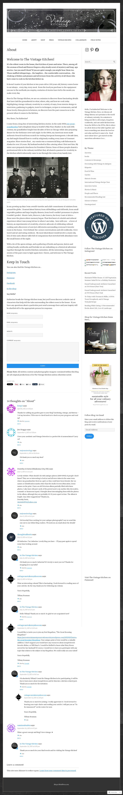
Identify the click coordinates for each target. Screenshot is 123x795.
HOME (24, 40)
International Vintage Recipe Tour (97, 182)
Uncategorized (90, 204)
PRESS (51, 40)
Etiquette (88, 167)
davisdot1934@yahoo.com (27, 502)
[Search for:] (100, 62)
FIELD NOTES (96, 40)
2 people (26, 663)
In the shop (11, 289)
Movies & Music (90, 190)
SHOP (43, 40)
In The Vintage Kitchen (29, 555)
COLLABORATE (81, 40)
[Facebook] (97, 49)
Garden (87, 175)
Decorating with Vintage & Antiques (98, 164)
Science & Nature (91, 201)
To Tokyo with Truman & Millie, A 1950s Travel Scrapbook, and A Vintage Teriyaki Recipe (99, 299)
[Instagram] (87, 49)
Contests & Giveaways (93, 160)
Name (12, 313)
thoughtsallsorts (24, 534)
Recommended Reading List (95, 197)
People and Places (91, 193)
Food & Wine (89, 171)
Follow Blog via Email (94, 415)
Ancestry (88, 153)
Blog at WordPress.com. (61, 784)
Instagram (11, 273)
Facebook (11, 283)
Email (12, 322)
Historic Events (90, 179)
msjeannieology (26, 450)
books (87, 156)
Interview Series (91, 186)
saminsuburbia (23, 725)
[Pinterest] (92, 49)
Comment (14, 340)
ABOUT (34, 40)
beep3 (20, 406)
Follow (89, 436)
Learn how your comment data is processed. (57, 771)
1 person (26, 421)
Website (9, 331)
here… (103, 138)
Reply (19, 424)
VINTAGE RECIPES (64, 40)
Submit (42, 366)
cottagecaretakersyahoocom (29, 576)
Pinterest (11, 278)
